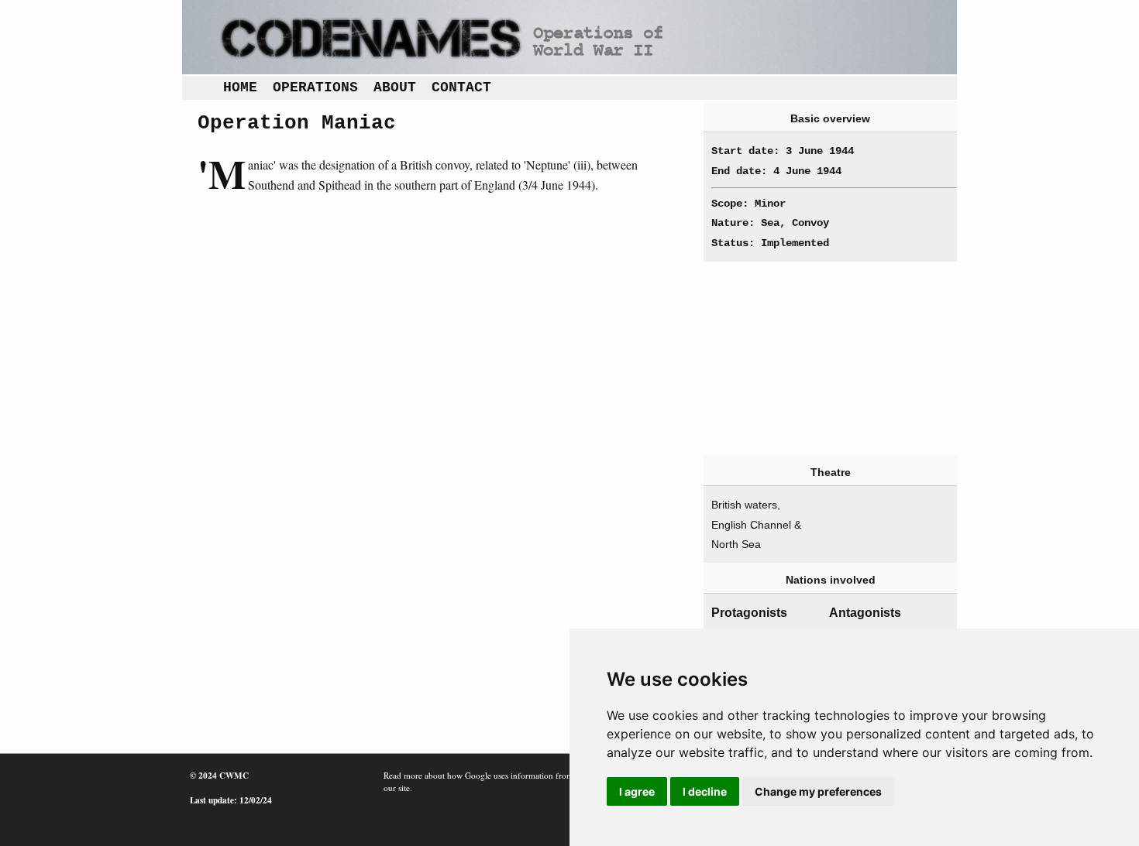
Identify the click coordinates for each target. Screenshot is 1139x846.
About (394, 87)
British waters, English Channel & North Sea (756, 524)
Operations (315, 87)
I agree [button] (637, 791)
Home (240, 87)
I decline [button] (705, 791)
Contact (461, 87)
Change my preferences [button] (818, 791)
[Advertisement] (822, 358)
